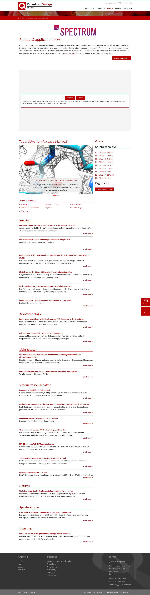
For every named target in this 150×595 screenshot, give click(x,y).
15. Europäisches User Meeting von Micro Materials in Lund (42, 458)
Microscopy (51, 570)
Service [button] (100, 8)
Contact (125, 3)
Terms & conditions (112, 592)
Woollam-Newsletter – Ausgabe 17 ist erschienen (38, 418)
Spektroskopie (77, 208)
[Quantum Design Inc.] (35, 5)
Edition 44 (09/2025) (106, 152)
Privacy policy (98, 592)
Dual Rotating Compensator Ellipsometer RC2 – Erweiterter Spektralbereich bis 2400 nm (54, 404)
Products (89, 8)
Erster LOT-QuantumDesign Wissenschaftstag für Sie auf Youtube (45, 534)
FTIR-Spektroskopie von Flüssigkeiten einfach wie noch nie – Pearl (45, 512)
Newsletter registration (121, 58)
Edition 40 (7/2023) (105, 165)
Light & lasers (52, 575)
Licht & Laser (76, 204)
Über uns (24, 211)
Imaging (23, 204)
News (20, 564)
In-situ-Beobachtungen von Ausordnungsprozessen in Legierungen (45, 286)
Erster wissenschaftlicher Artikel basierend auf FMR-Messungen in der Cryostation (51, 319)
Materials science (53, 567)
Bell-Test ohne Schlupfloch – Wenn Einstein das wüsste (41, 333)
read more (87, 233)
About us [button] (127, 8)
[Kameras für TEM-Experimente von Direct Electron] (56, 170)
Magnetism (51, 564)
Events (118, 8)
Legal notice (87, 592)
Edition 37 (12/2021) (106, 175)
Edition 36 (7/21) (104, 178)
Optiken (49, 208)
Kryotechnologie (52, 204)
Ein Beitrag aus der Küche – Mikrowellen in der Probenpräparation (45, 272)
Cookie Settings (125, 592)
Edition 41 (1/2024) (105, 162)
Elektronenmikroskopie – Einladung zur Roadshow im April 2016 (44, 239)
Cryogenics (51, 572)
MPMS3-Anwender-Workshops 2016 (33, 472)
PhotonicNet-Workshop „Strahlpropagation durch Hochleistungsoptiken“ (48, 371)
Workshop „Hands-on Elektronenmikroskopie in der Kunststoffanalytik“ (47, 225)
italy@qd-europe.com (123, 585)
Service (21, 561)
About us (21, 570)
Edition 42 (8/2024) (105, 159)
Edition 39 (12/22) (105, 168)
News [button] (109, 8)
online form (70, 53)
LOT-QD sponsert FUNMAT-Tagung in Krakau (36, 444)
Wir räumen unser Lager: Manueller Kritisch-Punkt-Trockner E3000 (45, 300)
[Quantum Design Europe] (19, 18)
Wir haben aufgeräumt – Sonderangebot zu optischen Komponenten (46, 491)
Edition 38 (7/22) (104, 172)
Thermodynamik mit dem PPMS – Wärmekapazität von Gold (42, 430)
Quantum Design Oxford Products (60, 561)
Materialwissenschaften (29, 208)
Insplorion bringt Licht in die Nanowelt (34, 390)
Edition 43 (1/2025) (105, 155)
